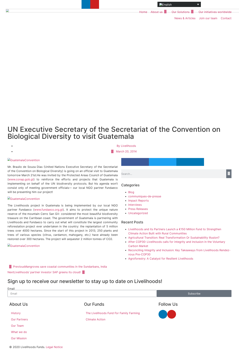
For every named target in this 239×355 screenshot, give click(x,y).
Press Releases (138, 209)
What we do (19, 332)
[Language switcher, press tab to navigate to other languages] (179, 4)
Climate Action (95, 319)
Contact (226, 18)
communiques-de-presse (144, 196)
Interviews (135, 204)
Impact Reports (138, 200)
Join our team (208, 18)
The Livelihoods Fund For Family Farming (113, 313)
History (16, 313)
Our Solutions (180, 12)
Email (11, 288)
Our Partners (19, 319)
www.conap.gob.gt (21, 179)
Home (143, 12)
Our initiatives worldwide (215, 12)
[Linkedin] (86, 4)
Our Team (17, 325)
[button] (135, 162)
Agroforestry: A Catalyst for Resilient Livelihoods (160, 258)
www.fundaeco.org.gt (48, 209)
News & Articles (184, 18)
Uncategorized (138, 213)
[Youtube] (94, 4)
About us (157, 12)
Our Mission (19, 338)
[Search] (228, 173)
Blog (131, 192)
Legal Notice (54, 347)
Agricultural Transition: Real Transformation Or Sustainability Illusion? (173, 237)
